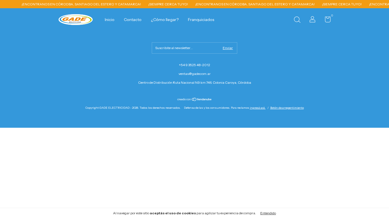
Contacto (133, 19)
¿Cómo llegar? (165, 19)
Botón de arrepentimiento (287, 108)
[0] (325, 21)
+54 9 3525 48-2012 (194, 65)
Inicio (109, 19)
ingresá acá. (258, 108)
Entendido (268, 213)
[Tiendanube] (194, 99)
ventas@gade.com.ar (195, 74)
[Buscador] (297, 20)
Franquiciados (201, 19)
